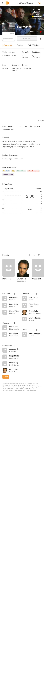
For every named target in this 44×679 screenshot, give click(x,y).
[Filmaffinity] (6, 172)
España (5, 68)
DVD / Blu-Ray (33, 45)
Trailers (20, 45)
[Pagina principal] (8, 4)
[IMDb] (13, 172)
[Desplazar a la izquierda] (29, 255)
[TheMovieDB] (21, 172)
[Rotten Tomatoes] (33, 172)
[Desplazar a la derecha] (34, 255)
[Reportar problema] (25, 126)
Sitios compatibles (21, 126)
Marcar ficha (27, 38)
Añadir (20, 159)
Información (7, 45)
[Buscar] (40, 3)
